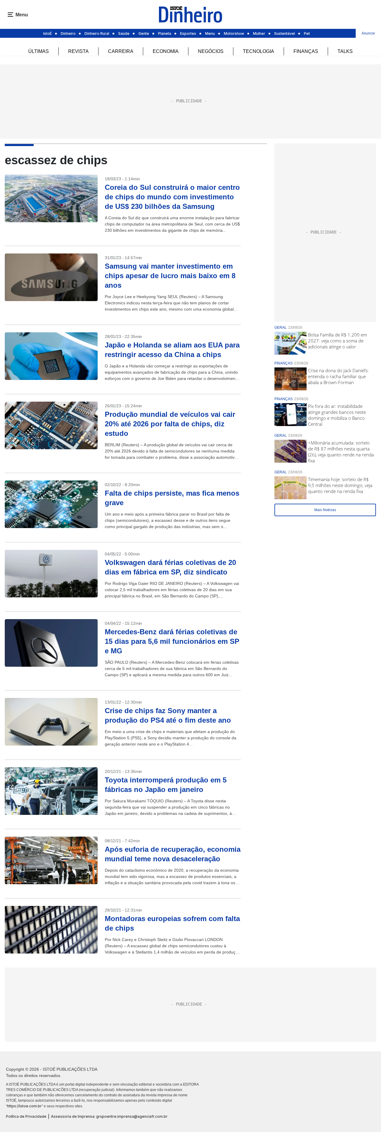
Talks (345, 51)
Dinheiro (68, 33)
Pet (307, 33)
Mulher (259, 33)
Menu (210, 33)
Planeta (164, 33)
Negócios (211, 51)
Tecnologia (258, 51)
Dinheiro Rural (97, 33)
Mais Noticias (325, 510)
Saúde (123, 33)
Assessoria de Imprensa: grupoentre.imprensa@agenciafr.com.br (109, 1116)
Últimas (38, 51)
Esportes (188, 33)
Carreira (120, 51)
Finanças (305, 51)
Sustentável (284, 33)
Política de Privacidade (26, 1116)
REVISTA (78, 51)
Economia (166, 51)
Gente (143, 33)
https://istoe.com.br (24, 1106)
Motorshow (234, 33)
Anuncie (368, 33)
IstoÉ (47, 33)
